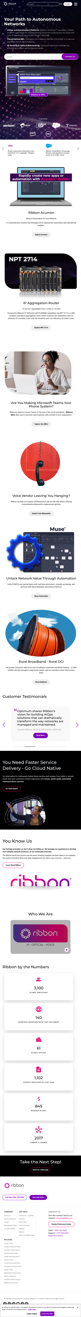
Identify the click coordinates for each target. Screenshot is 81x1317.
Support (21, 1232)
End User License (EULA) (12, 1250)
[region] (40, 1310)
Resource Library (24, 1225)
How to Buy (23, 1222)
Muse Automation (41, 596)
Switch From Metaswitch (41, 513)
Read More (40, 735)
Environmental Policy (11, 1253)
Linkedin (14, 1304)
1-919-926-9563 (62, 1233)
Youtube (18, 1304)
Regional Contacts (55, 1236)
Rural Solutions (41, 682)
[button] (3, 725)
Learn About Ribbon (13, 865)
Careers (6, 1222)
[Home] (11, 4)
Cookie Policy (8, 1243)
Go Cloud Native (12, 789)
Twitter (9, 1304)
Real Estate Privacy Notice (12, 1273)
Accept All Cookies (47, 1313)
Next (78, 149)
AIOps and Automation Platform (23, 30)
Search (61, 4)
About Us (7, 1215)
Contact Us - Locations (26, 1215)
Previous (3, 149)
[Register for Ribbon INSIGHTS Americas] (21, 149)
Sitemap (21, 1229)
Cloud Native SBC (15, 39)
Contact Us (70, 57)
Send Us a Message (40, 1170)
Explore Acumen (41, 235)
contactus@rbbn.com (63, 1218)
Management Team (10, 1225)
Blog (26, 1304)
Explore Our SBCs (41, 424)
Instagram (22, 1304)
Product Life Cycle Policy (12, 1263)
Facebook (5, 1304)
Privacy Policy (8, 1260)
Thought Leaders (9, 1229)
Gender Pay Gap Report (12, 1256)
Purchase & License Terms (12, 1266)
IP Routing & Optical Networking (23, 45)
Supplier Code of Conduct (12, 1279)
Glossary (22, 1219)
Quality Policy (8, 1270)
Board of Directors (10, 1219)
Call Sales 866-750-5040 (14, 1197)
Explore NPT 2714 (41, 328)
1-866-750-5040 (60, 1230)
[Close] (77, 1307)
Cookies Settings (32, 1313)
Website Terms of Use (11, 1283)
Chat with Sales (38, 1197)
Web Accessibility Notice (27, 1235)
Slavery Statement (10, 1276)
